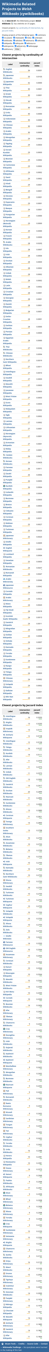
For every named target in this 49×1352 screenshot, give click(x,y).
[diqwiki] (4, 473)
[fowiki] (4, 467)
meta (29, 38)
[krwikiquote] (4, 1174)
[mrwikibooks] (4, 979)
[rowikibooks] (4, 566)
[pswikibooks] (4, 1180)
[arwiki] (4, 131)
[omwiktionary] (4, 1273)
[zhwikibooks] (4, 353)
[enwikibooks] (4, 69)
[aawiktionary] (4, 1010)
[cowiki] (4, 517)
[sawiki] (4, 622)
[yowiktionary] (4, 1217)
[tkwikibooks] (4, 892)
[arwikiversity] (4, 579)
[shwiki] (4, 316)
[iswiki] (4, 492)
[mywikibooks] (4, 1078)
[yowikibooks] (4, 1143)
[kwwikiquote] (4, 998)
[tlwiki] (4, 143)
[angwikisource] (4, 948)
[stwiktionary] (4, 828)
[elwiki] (4, 94)
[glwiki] (4, 690)
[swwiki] (4, 378)
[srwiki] (4, 325)
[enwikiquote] (4, 548)
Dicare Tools (10, 1344)
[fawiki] (4, 331)
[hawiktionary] (4, 1168)
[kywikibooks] (4, 722)
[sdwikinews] (4, 936)
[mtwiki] (4, 523)
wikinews (41, 40)
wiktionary (8, 49)
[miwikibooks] (4, 1267)
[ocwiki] (4, 260)
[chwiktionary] (4, 1248)
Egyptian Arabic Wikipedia (8, 341)
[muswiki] (4, 973)
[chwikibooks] (4, 1022)
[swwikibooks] (4, 886)
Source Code (32, 1344)
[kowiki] (4, 229)
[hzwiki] (4, 1155)
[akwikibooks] (4, 837)
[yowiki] (4, 653)
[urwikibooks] (4, 1149)
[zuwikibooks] (4, 929)
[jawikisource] (4, 585)
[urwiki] (4, 112)
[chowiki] (4, 1310)
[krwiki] (4, 967)
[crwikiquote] (4, 1224)
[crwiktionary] (4, 1029)
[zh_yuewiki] (4, 165)
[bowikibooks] (4, 855)
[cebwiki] (4, 511)
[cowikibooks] (4, 960)
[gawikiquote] (4, 861)
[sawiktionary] (4, 1329)
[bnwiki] (4, 189)
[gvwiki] (4, 604)
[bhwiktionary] (4, 1199)
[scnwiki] (4, 634)
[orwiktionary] (4, 1261)
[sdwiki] (4, 542)
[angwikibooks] (4, 778)
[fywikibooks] (4, 985)
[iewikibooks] (4, 741)
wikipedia (8, 43)
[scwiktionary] (4, 1118)
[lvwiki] (4, 421)
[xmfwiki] (4, 628)
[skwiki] (4, 100)
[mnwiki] (4, 137)
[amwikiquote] (4, 735)
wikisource (31, 43)
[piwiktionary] (4, 1091)
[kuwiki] (4, 486)
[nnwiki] (4, 433)
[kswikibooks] (4, 1053)
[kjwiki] (4, 1162)
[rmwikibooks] (4, 1097)
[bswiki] (4, 158)
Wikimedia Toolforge (12, 1347)
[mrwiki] (4, 384)
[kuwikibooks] (4, 753)
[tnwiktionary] (4, 1236)
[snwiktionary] (4, 880)
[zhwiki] (4, 125)
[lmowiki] (4, 554)
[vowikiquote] (4, 917)
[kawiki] (4, 298)
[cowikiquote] (4, 815)
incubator (8, 38)
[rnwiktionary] (4, 1112)
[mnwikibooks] (4, 1072)
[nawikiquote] (4, 1084)
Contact (44, 1344)
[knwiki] (4, 647)
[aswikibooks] (4, 843)
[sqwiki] (4, 267)
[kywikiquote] (4, 1242)
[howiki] (4, 991)
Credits (21, 1344)
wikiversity (21, 46)
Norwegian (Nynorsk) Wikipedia (9, 436)
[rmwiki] (4, 573)
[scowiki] (4, 402)
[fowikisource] (4, 942)
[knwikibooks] (4, 868)
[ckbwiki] (4, 150)
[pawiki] (4, 480)
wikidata (18, 40)
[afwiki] (4, 171)
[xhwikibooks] (4, 923)
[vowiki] (4, 684)
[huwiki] (4, 214)
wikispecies (9, 46)
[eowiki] (4, 202)
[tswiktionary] (4, 821)
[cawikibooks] (4, 455)
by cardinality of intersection (28, 28)
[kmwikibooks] (4, 809)
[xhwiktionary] (4, 1211)
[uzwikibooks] (4, 772)
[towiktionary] (4, 1124)
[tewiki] (4, 672)
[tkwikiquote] (4, 898)
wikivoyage (33, 46)
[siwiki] (4, 641)
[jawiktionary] (4, 535)
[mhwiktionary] (4, 1066)
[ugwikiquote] (4, 905)
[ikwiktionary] (4, 728)
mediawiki (19, 38)
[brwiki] (4, 504)
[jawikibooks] (4, 75)
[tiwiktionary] (4, 1279)
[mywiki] (4, 498)
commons (42, 35)
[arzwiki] (4, 338)
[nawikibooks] (4, 797)
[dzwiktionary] (4, 1035)
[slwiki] (4, 196)
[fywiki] (4, 396)
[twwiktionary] (4, 1131)
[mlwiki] (4, 409)
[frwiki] (4, 236)
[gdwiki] (4, 616)
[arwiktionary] (4, 597)
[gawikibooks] (4, 1041)
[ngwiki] (4, 1304)
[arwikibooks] (4, 242)
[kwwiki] (4, 591)
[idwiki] (4, 119)
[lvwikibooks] (4, 766)
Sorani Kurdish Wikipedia (7, 152)
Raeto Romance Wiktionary (8, 1106)
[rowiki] (4, 106)
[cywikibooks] (12, 23)
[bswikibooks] (4, 1004)
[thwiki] (4, 88)
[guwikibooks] (4, 1047)
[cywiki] (4, 279)
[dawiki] (4, 304)
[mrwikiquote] (4, 1317)
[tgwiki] (4, 415)
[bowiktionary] (4, 1016)
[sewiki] (4, 359)
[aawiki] (4, 1335)
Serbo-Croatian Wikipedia (7, 319)
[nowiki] (4, 220)
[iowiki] (4, 248)
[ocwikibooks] (4, 790)
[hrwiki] (4, 291)
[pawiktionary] (4, 1298)
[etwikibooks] (4, 1292)
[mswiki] (4, 449)
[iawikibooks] (4, 716)
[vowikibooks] (4, 911)
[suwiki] (4, 659)
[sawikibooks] (4, 784)
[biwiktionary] (4, 1205)
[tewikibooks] (4, 747)
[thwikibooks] (4, 347)
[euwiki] (4, 208)
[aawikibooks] (4, 759)
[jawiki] (4, 81)
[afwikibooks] (4, 1186)
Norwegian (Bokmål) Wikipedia (9, 223)
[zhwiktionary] (4, 678)
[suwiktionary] (4, 1230)
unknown (38, 38)
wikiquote (19, 43)
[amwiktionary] (4, 1323)
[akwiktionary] (4, 1193)
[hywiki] (4, 442)
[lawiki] (4, 285)
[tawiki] (4, 177)
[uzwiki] (4, 273)
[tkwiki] (4, 529)
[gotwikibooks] (4, 1255)
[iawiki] (4, 371)
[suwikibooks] (4, 803)
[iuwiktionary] (4, 1286)
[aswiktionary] (4, 954)
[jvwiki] (4, 390)
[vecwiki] (4, 560)
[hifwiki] (4, 610)
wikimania (30, 40)
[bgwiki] (4, 310)
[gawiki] (4, 254)
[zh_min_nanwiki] (4, 696)
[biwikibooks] (4, 849)
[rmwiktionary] (4, 1103)
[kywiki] (4, 665)
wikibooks (8, 40)
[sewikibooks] (4, 874)
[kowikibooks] (4, 461)
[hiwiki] (4, 183)
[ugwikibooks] (4, 1137)
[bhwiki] (4, 365)
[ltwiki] (4, 427)
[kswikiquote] (4, 1060)
